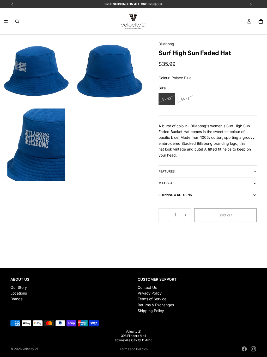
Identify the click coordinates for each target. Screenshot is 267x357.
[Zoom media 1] (36, 71)
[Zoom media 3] (36, 144)
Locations (18, 293)
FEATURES (167, 171)
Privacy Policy (150, 293)
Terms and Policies (134, 349)
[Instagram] (253, 349)
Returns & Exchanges (156, 305)
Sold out (226, 215)
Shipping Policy (151, 310)
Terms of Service (152, 299)
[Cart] (260, 21)
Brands (16, 299)
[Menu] (6, 21)
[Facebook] (244, 349)
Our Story (18, 287)
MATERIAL (166, 183)
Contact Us (147, 287)
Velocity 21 (30, 349)
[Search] (17, 21)
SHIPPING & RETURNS (175, 195)
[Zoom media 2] (110, 71)
